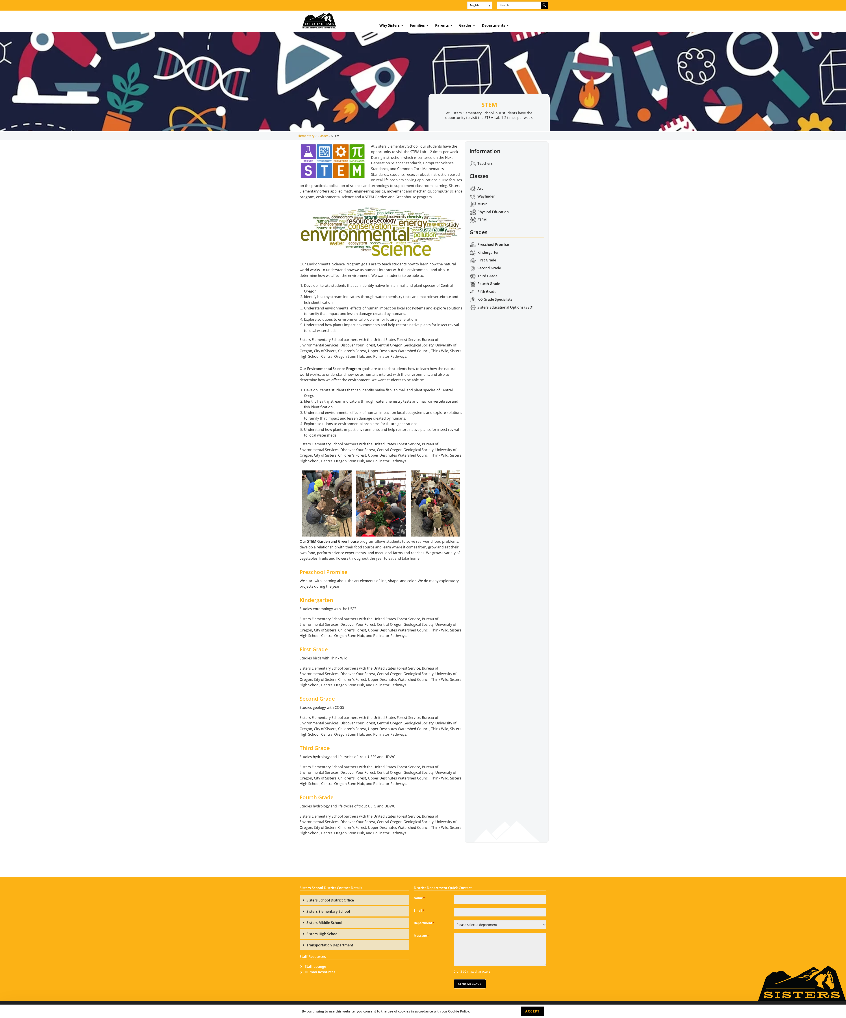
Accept (532, 1011)
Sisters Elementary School (328, 911)
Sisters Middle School (324, 922)
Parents (442, 25)
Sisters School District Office (330, 900)
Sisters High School (322, 933)
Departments (493, 25)
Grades (465, 25)
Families (417, 25)
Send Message (469, 984)
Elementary (306, 136)
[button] (354, 900)
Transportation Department (329, 945)
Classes (322, 136)
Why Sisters (389, 25)
